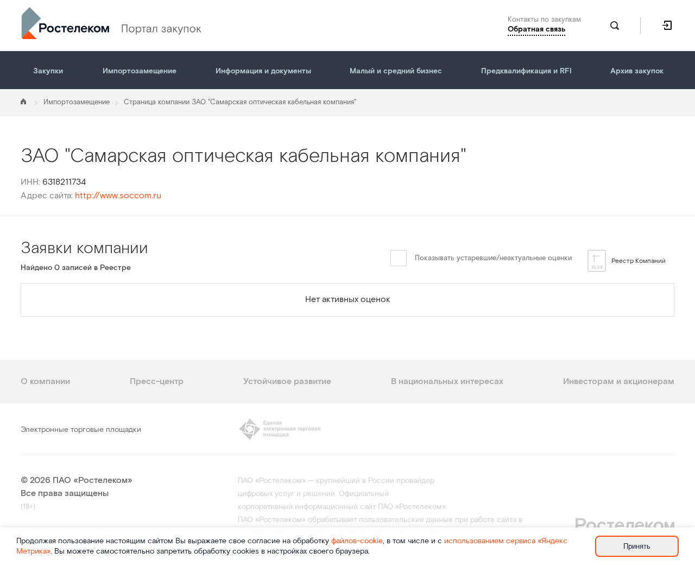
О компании (45, 381)
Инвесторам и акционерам (618, 381)
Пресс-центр (157, 381)
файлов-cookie (357, 541)
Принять (636, 546)
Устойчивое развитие (287, 381)
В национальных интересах (447, 381)
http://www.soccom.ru (118, 196)
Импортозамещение (76, 102)
